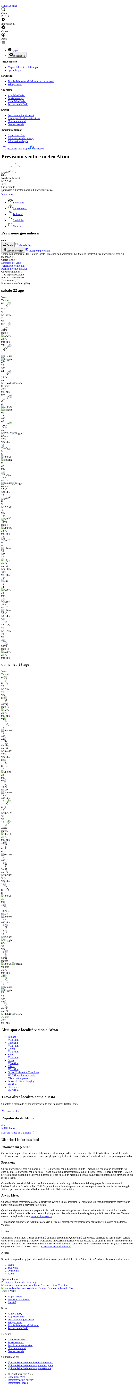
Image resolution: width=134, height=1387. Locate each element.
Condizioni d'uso (16, 135)
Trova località (12, 1111)
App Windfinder (16, 95)
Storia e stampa (16, 98)
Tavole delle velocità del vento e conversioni (31, 81)
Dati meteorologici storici (21, 115)
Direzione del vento (11, 262)
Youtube (47, 1368)
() (13, 265)
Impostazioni (19, 56)
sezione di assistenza (41, 1216)
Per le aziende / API (18, 104)
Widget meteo (15, 84)
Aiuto (15, 50)
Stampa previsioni (15, 251)
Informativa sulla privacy (21, 138)
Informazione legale (18, 141)
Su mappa (8, 194)
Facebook (39, 148)
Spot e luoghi (15, 70)
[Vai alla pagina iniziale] (1, 2)
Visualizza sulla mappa (18, 148)
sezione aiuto (122, 1259)
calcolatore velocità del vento (56, 1246)
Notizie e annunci (17, 121)
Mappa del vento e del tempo (23, 67)
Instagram (48, 1365)
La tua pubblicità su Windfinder (24, 118)
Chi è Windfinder (17, 101)
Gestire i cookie (16, 124)
